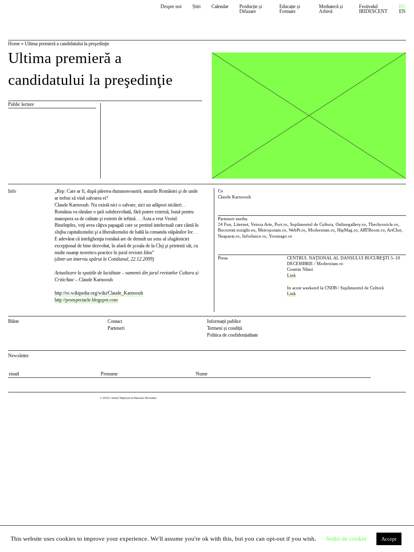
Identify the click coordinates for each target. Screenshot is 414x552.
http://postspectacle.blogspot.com (86, 300)
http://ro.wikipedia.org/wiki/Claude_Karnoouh (99, 293)
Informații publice (224, 321)
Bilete (13, 321)
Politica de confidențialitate (232, 335)
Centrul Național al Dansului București (45, 13)
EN (402, 11)
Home (14, 43)
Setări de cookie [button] (346, 538)
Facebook (392, 322)
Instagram (402, 322)
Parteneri (116, 328)
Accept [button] (389, 539)
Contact (115, 321)
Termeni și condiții (224, 328)
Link (291, 275)
